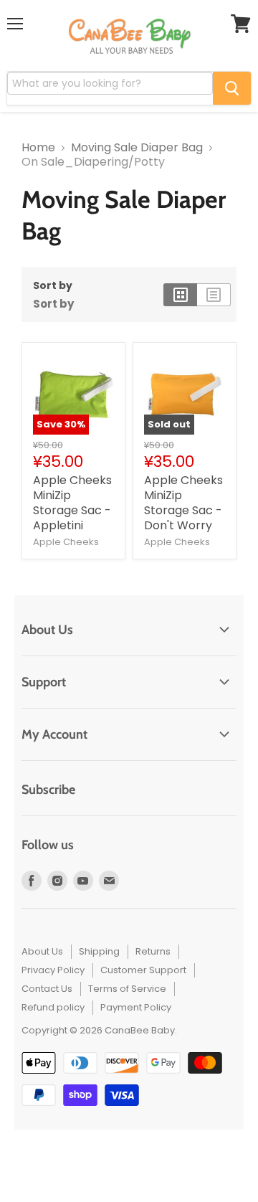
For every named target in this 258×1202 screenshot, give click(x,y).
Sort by (52, 285)
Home (38, 148)
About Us (42, 951)
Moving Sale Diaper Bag (137, 148)
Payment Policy (135, 1007)
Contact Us (47, 988)
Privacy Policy (53, 970)
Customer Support (143, 970)
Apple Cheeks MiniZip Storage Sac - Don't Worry (183, 503)
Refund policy (53, 1007)
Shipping (99, 951)
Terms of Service (127, 988)
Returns (153, 951)
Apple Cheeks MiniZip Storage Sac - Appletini (72, 503)
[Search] (232, 88)
